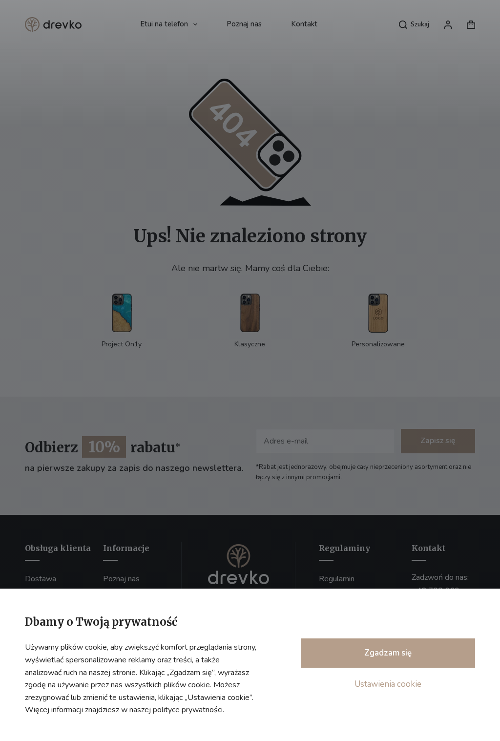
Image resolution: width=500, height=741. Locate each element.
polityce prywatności (188, 709)
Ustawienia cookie (387, 684)
